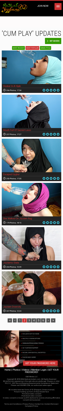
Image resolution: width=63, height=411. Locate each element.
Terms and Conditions (12, 404)
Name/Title (45, 48)
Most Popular (32, 48)
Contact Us (39, 404)
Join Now (42, 6)
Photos (16, 369)
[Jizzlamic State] (31, 244)
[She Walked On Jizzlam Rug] (31, 199)
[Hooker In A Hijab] (31, 67)
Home (8, 369)
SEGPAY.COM (25, 385)
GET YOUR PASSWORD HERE (40, 363)
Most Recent (18, 48)
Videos (25, 369)
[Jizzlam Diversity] (31, 288)
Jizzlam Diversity (12, 306)
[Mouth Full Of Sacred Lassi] (31, 111)
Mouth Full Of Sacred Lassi (17, 130)
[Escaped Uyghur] (31, 155)
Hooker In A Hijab (12, 86)
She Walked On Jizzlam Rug (17, 218)
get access (54, 41)
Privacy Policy (28, 404)
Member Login (38, 369)
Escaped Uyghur (11, 174)
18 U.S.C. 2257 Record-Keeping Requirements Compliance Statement (31, 383)
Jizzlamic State (11, 262)
